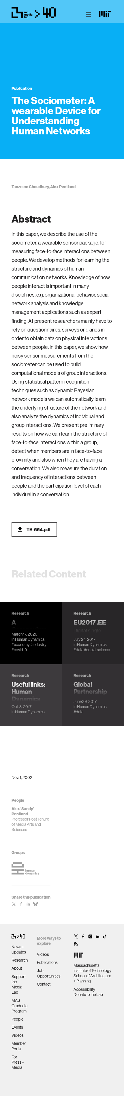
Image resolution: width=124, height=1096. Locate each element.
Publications (47, 962)
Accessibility (84, 989)
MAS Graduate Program (19, 1005)
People (17, 1019)
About (17, 968)
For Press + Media (18, 1062)
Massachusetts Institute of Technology (92, 968)
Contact (43, 984)
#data (78, 649)
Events (17, 1027)
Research (20, 960)
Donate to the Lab (88, 994)
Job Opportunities (49, 973)
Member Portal (19, 1046)
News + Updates (19, 949)
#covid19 (19, 649)
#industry (38, 644)
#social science (97, 649)
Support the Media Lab (19, 984)
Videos (18, 1035)
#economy (21, 644)
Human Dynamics (30, 639)
